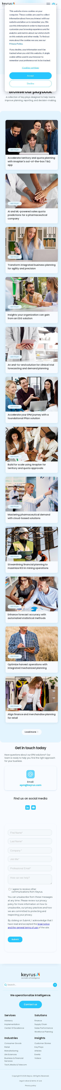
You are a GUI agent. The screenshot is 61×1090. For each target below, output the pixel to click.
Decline (30, 83)
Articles (37, 1050)
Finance (38, 1020)
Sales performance (43, 1028)
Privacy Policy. (16, 43)
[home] (13, 4)
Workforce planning (43, 1031)
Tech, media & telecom (15, 1064)
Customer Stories (42, 1043)
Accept (30, 75)
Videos (37, 1058)
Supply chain (40, 1024)
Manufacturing (11, 1050)
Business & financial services (13, 1059)
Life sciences (10, 1054)
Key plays (38, 1047)
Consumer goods (12, 1043)
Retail (7, 1047)
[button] (48, 4)
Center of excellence (14, 1028)
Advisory (8, 1020)
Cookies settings (30, 68)
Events (37, 1054)
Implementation (12, 1024)
